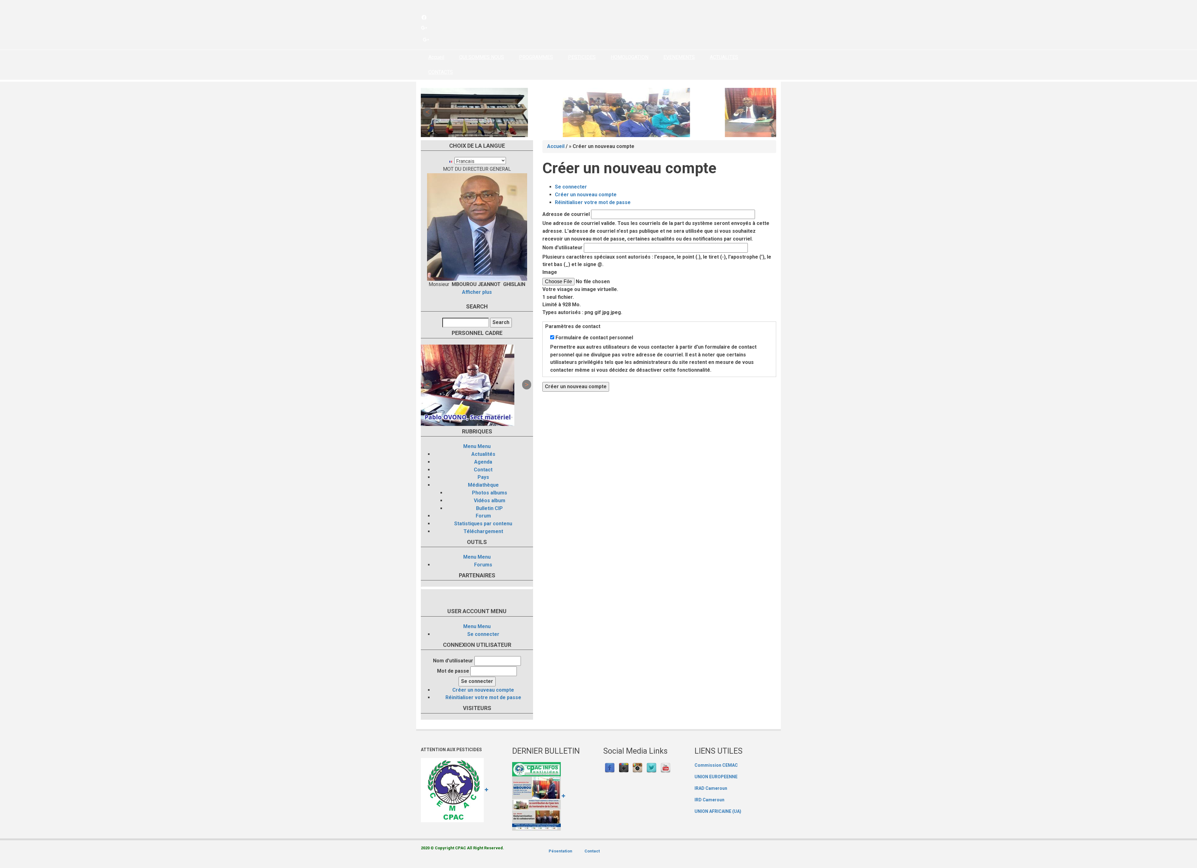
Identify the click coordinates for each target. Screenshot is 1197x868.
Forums (483, 565)
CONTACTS (440, 72)
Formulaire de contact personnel (594, 338)
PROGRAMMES (536, 57)
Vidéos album (489, 500)
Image (549, 272)
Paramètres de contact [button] (572, 326)
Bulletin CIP (489, 508)
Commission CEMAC (716, 765)
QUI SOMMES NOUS (481, 57)
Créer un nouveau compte (483, 690)
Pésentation (560, 851)
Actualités (483, 454)
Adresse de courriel (566, 214)
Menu (469, 446)
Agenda (483, 462)
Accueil (436, 57)
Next (769, 112)
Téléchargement (483, 531)
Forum (483, 516)
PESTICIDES (582, 57)
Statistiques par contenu (483, 524)
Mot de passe (453, 671)
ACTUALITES (724, 57)
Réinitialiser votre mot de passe (483, 697)
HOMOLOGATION (629, 57)
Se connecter (483, 634)
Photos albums (489, 493)
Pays (483, 477)
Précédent (427, 112)
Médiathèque (483, 485)
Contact (483, 470)
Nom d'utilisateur (453, 661)
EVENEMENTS (679, 57)
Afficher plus (477, 292)
